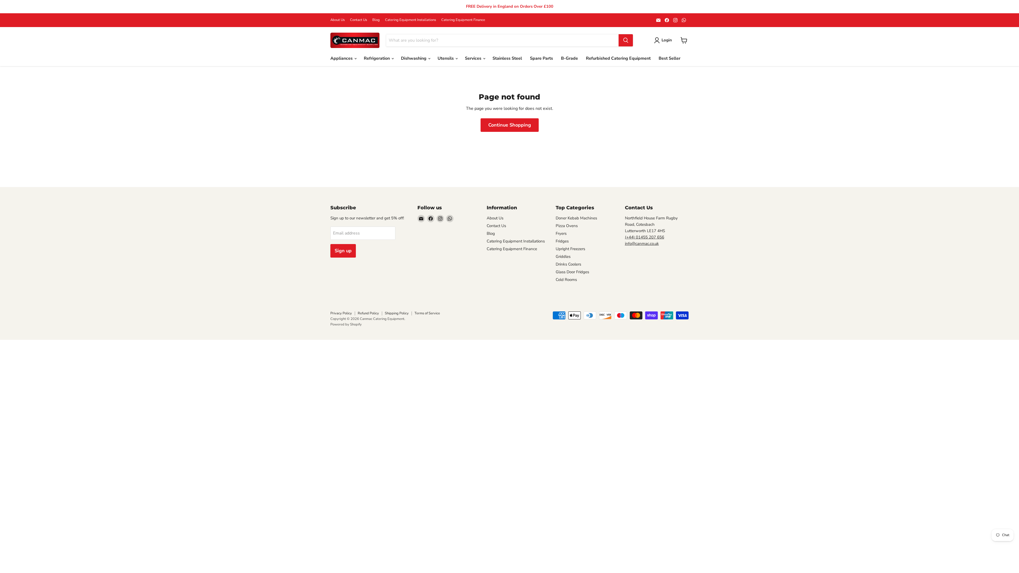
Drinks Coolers (568, 264)
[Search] (626, 40)
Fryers (561, 233)
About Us (337, 20)
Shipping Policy (397, 313)
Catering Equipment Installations (410, 20)
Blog (376, 20)
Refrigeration (377, 58)
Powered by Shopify (346, 324)
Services (473, 58)
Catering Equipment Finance (463, 20)
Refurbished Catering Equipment (618, 58)
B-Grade (569, 58)
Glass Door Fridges (572, 272)
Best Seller (669, 58)
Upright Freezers (570, 248)
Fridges (562, 241)
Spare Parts (541, 58)
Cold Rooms (566, 279)
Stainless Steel (507, 58)
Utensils (446, 58)
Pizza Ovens (567, 225)
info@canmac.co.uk (642, 243)
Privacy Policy (341, 313)
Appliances (342, 58)
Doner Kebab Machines (576, 218)
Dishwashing (414, 58)
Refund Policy (368, 313)
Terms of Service (427, 313)
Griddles (563, 256)
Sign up (343, 251)
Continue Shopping (509, 125)
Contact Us (358, 20)
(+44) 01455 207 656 (644, 237)
